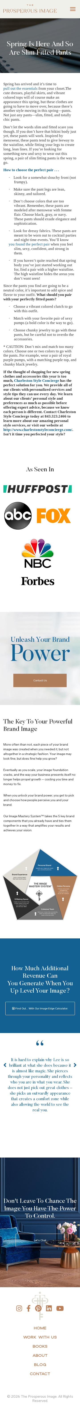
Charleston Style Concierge (36, 380)
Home (40, 1328)
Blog (40, 1364)
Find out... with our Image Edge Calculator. (41, 1008)
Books (40, 1346)
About (40, 1355)
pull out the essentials (20, 88)
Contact (40, 1373)
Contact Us (40, 680)
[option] (40, 1084)
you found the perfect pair (32, 244)
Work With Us (40, 1337)
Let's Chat (40, 1240)
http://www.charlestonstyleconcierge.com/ (37, 430)
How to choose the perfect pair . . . (31, 170)
